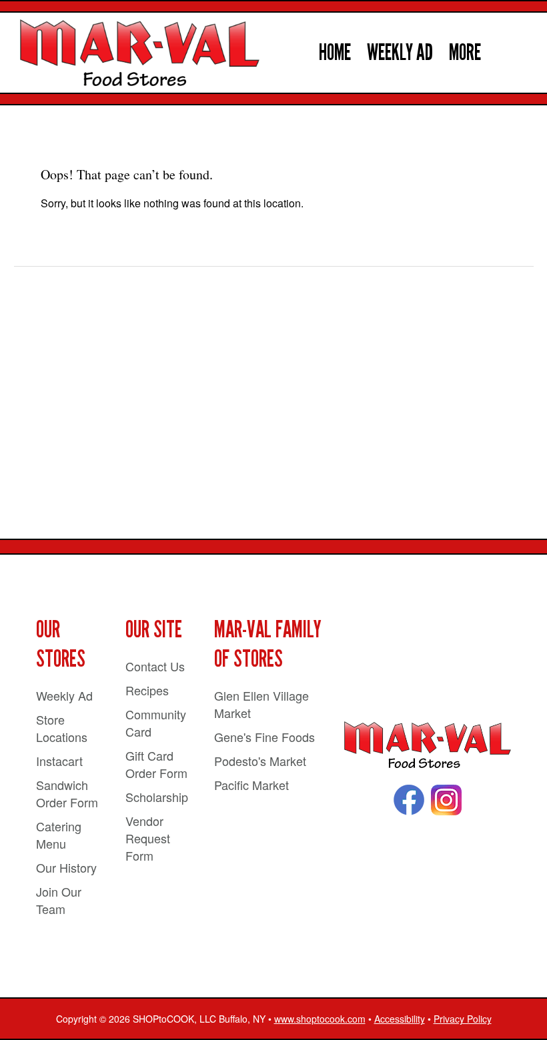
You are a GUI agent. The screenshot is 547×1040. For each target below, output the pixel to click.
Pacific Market (251, 784)
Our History (66, 867)
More (465, 52)
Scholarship (156, 796)
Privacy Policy (463, 1018)
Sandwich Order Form (67, 793)
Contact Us (155, 666)
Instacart (59, 760)
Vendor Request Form (147, 838)
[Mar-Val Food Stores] (427, 745)
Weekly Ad (400, 52)
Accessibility (399, 1018)
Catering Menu (58, 834)
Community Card (155, 722)
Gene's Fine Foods (264, 736)
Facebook (409, 800)
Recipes (147, 690)
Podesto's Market (260, 760)
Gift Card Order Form (156, 764)
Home (335, 52)
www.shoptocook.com (320, 1018)
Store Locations (61, 728)
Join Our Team (58, 900)
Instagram (446, 800)
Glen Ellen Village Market (261, 704)
